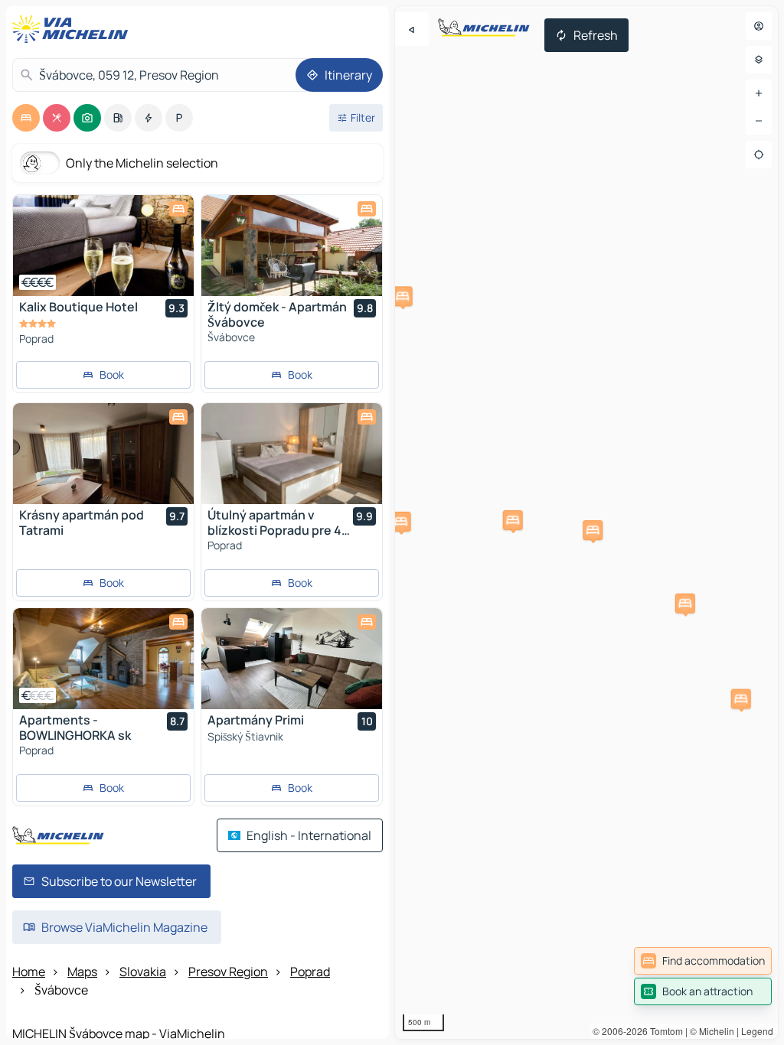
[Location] (759, 154)
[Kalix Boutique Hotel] (103, 245)
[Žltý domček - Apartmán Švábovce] (291, 245)
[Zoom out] (759, 121)
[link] (703, 961)
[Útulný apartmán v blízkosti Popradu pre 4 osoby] (291, 453)
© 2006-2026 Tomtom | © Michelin (663, 1030)
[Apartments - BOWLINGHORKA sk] (103, 658)
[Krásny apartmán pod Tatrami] (103, 453)
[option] (26, 118)
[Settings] (759, 59)
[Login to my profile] (759, 26)
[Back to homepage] (73, 29)
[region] (103, 245)
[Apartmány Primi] (291, 658)
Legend (757, 1030)
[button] (403, 296)
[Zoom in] (759, 93)
